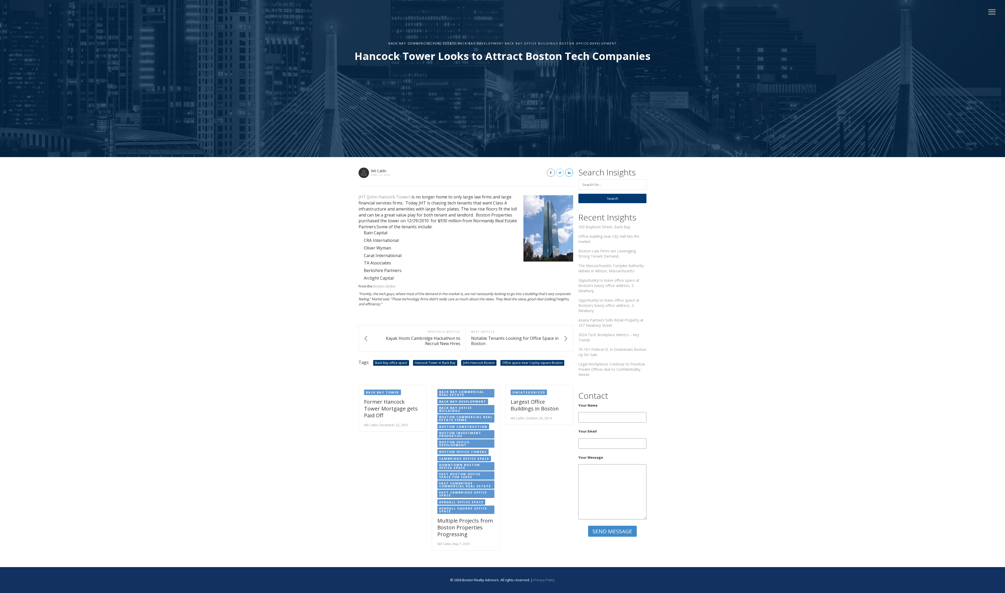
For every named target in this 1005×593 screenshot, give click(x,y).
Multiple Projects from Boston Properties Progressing (465, 527)
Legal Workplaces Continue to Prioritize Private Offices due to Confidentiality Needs (611, 369)
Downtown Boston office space (459, 466)
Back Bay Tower (382, 392)
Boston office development (454, 443)
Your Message (590, 457)
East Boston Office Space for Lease (460, 475)
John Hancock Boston (479, 363)
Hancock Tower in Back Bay (435, 363)
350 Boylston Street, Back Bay (604, 226)
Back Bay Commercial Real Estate (461, 393)
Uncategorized (528, 392)
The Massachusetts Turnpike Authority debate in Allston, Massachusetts (611, 268)
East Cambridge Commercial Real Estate (465, 484)
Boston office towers (463, 452)
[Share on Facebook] (551, 173)
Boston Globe (384, 286)
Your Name (588, 405)
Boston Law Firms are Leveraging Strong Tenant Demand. (607, 253)
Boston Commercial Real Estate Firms (466, 418)
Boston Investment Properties (460, 434)
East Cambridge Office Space (463, 493)
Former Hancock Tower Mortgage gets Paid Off (391, 408)
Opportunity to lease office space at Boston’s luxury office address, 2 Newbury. (608, 285)
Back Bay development (462, 401)
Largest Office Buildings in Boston (535, 405)
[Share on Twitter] (560, 173)
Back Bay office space (391, 363)
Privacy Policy (544, 580)
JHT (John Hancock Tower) (384, 197)
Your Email (587, 431)
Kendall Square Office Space (463, 509)
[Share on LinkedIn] (569, 173)
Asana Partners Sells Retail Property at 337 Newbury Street (611, 323)
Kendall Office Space (461, 502)
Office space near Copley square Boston (532, 363)
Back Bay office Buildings (455, 409)
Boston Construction (463, 427)
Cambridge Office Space (464, 459)
